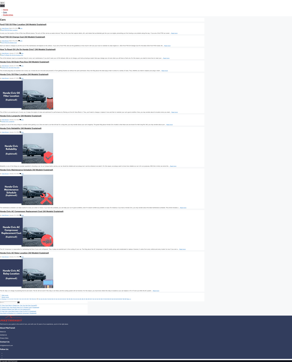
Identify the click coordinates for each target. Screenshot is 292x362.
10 (17, 299)
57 (103, 299)
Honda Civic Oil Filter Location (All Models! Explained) (24, 74)
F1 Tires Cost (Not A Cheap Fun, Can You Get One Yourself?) (18, 305)
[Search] (18, 302)
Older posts (5, 295)
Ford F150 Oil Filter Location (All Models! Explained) (23, 24)
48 (86, 299)
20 (34, 299)
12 (20, 299)
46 (82, 299)
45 (80, 299)
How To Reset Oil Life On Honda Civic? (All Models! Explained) (28, 49)
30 (52, 299)
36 (64, 299)
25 (43, 299)
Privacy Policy (4, 338)
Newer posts (5, 297)
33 (58, 299)
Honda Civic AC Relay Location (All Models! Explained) (24, 253)
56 (101, 299)
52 (93, 299)
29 (51, 299)
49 (88, 299)
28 (49, 299)
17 (29, 299)
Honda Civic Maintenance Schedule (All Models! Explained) (26, 170)
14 (24, 299)
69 (125, 299)
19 (32, 299)
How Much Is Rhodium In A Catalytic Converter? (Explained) (18, 313)
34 (60, 299)
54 (97, 299)
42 (75, 299)
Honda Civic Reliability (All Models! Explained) (21, 128)
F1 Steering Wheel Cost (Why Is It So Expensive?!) (15, 309)
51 (92, 299)
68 (123, 299)
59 (107, 299)
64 (116, 299)
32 (56, 299)
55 (99, 299)
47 (84, 299)
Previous (3, 299)
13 (22, 299)
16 (27, 299)
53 (95, 299)
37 (65, 299)
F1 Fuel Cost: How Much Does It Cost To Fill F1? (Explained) (18, 311)
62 (112, 299)
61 (110, 299)
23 (39, 299)
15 (25, 299)
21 (35, 299)
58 (105, 299)
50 (90, 299)
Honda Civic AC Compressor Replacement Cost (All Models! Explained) (31, 211)
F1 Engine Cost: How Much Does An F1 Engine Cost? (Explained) (19, 307)
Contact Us (3, 335)
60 (109, 299)
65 (118, 299)
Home (5, 10)
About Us (3, 331)
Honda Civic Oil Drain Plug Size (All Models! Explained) (24, 62)
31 (54, 299)
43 (77, 299)
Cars (5, 12)
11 (19, 299)
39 (69, 299)
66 (120, 299)
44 (79, 299)
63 (114, 299)
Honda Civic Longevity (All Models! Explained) (21, 116)
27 (47, 299)
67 (122, 299)
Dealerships (8, 15)
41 (73, 299)
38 (67, 299)
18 (30, 299)
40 (71, 299)
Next (129, 299)
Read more (174, 33)
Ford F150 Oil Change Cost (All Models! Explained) (22, 37)
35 (62, 299)
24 (41, 299)
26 (45, 299)
